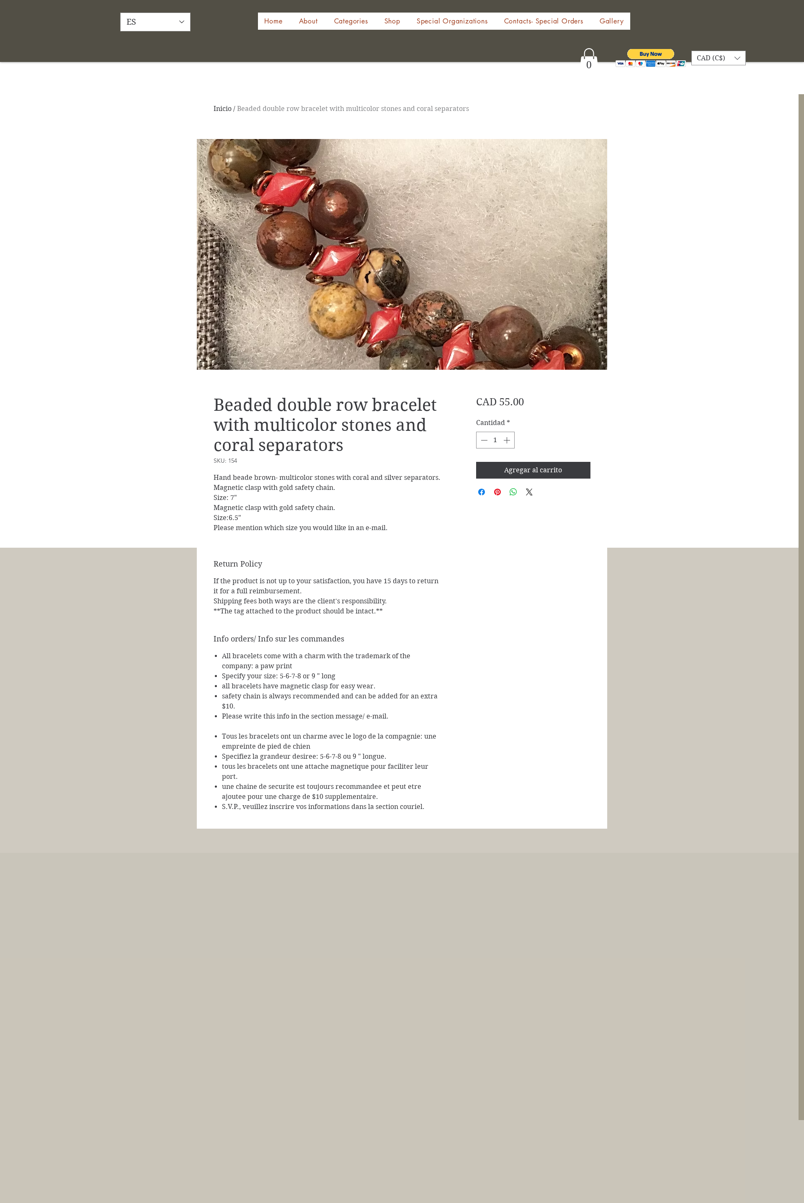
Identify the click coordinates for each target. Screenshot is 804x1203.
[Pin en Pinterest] (497, 492)
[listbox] (718, 58)
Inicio (223, 109)
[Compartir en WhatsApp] (513, 492)
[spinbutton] (495, 440)
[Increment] (507, 440)
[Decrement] (483, 440)
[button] (392, 21)
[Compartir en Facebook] (482, 492)
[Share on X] (529, 492)
